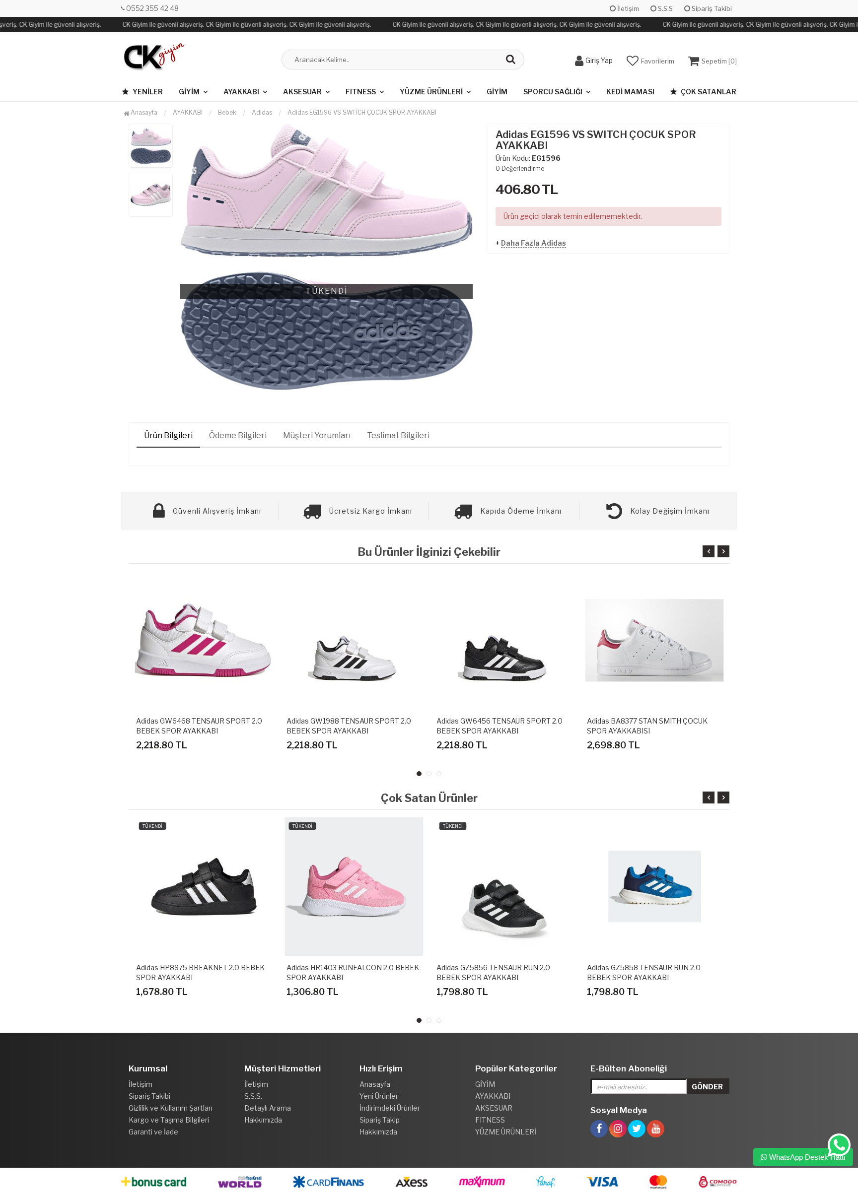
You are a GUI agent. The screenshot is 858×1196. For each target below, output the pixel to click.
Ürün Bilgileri (168, 435)
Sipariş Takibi (711, 8)
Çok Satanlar (707, 91)
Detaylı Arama (267, 1108)
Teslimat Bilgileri (398, 435)
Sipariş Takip (379, 1120)
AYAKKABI (241, 91)
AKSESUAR (302, 91)
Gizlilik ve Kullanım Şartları (171, 1108)
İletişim (627, 8)
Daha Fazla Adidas (533, 243)
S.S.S (664, 8)
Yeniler (147, 91)
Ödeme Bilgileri (238, 435)
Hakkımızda (263, 1120)
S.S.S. (253, 1096)
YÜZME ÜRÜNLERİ (431, 91)
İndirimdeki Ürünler (389, 1108)
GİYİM (189, 91)
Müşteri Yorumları (317, 435)
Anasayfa (143, 112)
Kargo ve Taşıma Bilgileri (169, 1120)
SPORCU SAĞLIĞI (552, 91)
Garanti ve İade (153, 1132)
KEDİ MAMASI (630, 91)
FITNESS (361, 91)
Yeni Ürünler (378, 1096)
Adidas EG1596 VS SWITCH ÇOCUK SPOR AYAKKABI (361, 112)
